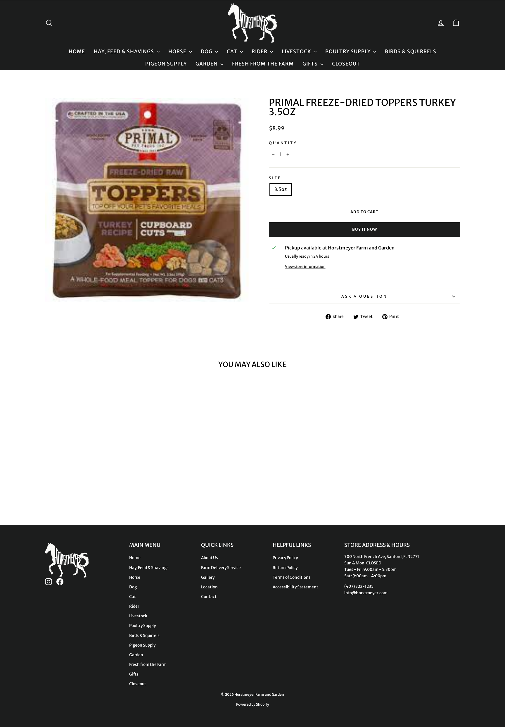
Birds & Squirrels (410, 51)
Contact (209, 596)
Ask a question (364, 296)
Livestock (297, 51)
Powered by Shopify (252, 704)
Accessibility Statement (295, 587)
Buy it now (364, 229)
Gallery (208, 577)
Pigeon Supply (166, 64)
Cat (232, 51)
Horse (178, 51)
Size (275, 177)
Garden (207, 64)
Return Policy (285, 567)
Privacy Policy (285, 557)
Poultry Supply (348, 51)
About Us (209, 557)
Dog (207, 51)
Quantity (283, 142)
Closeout (346, 64)
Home (77, 51)
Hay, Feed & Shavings (124, 51)
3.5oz (280, 189)
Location (209, 587)
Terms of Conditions (292, 577)
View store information (305, 266)
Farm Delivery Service (221, 567)
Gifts (310, 64)
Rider (260, 51)
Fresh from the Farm (263, 64)
